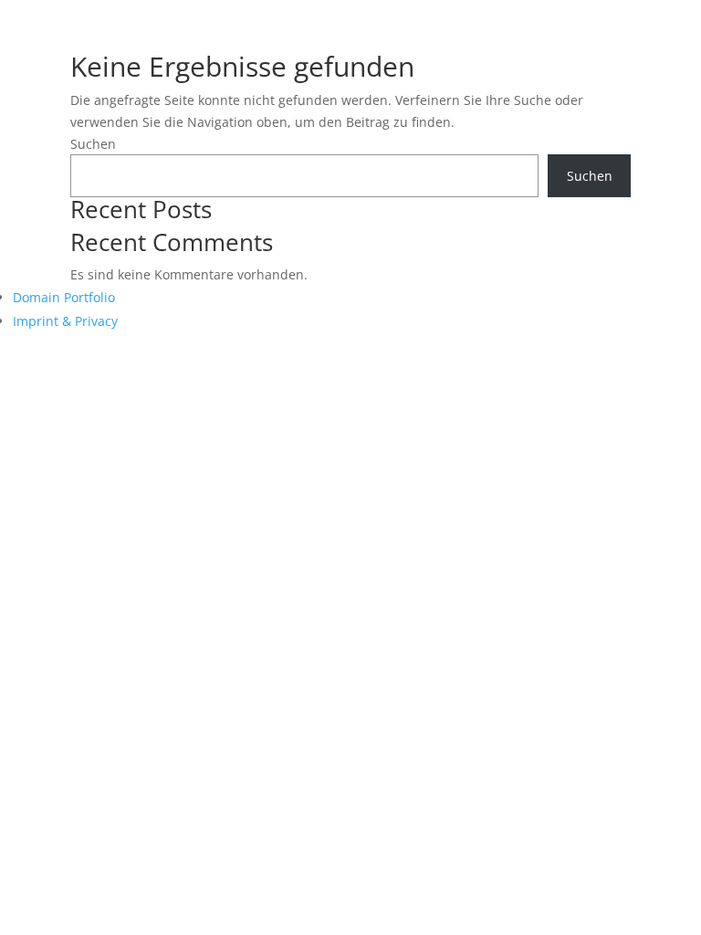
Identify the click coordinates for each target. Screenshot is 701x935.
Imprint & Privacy (65, 321)
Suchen (93, 143)
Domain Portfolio (64, 297)
